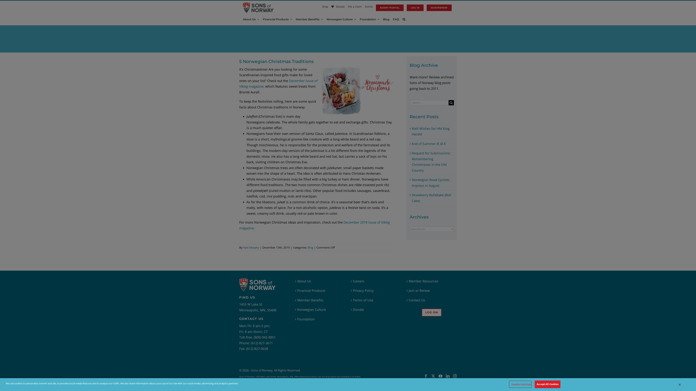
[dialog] (348, 384)
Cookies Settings (521, 384)
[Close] (680, 384)
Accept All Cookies (547, 384)
